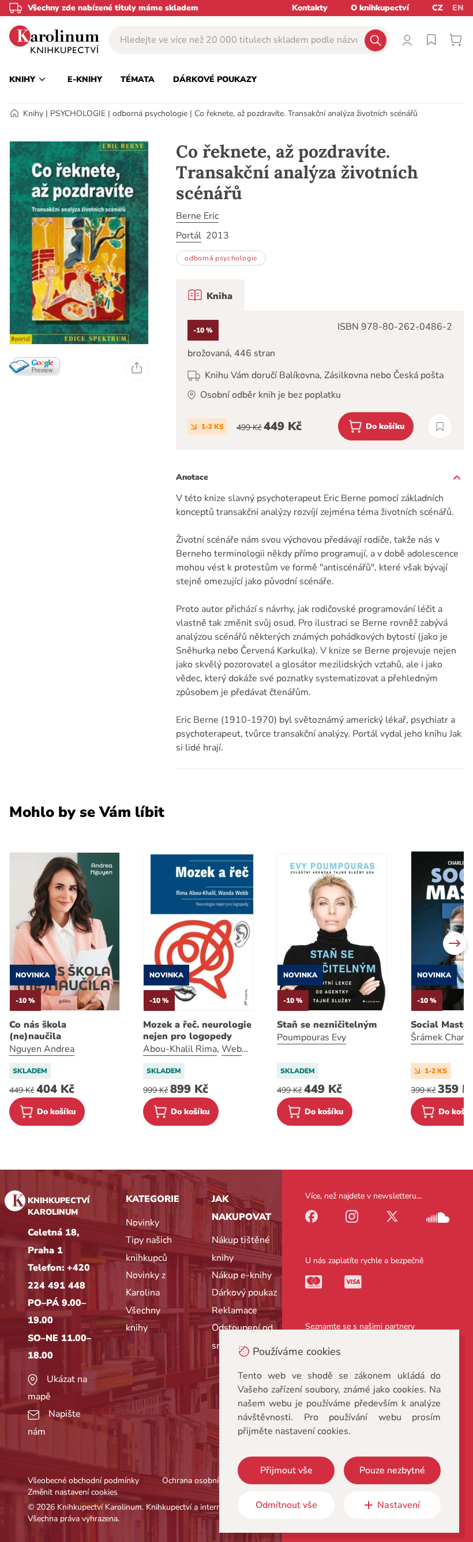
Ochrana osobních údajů (205, 1480)
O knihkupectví (380, 7)
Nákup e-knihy (242, 1275)
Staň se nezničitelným (327, 1025)
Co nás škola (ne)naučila (37, 1030)
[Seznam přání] (431, 40)
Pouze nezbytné (392, 1470)
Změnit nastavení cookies (73, 1492)
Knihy (33, 113)
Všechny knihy (143, 1319)
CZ (437, 7)
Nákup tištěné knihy (241, 1249)
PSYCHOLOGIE (78, 113)
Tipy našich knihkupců (149, 1249)
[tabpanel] (320, 380)
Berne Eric (197, 216)
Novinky (142, 1222)
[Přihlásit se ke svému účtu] (407, 40)
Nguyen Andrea (41, 1049)
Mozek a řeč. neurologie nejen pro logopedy (197, 1030)
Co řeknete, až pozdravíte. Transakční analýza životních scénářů (306, 113)
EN (458, 7)
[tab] (210, 295)
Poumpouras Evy (311, 1037)
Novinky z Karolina (146, 1284)
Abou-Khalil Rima (180, 1049)
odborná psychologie (149, 113)
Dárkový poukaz (244, 1292)
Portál (188, 235)
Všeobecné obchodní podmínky (83, 1480)
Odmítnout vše (286, 1505)
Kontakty (310, 7)
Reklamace (234, 1310)
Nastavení (398, 1505)
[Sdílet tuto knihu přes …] (137, 368)
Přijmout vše (286, 1470)
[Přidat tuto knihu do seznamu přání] (439, 426)
